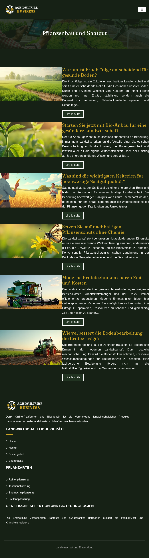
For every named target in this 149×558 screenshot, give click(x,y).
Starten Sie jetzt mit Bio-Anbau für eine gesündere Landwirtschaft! (104, 127)
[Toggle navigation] (142, 9)
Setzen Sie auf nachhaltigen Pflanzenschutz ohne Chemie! (94, 229)
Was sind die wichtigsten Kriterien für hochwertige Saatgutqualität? (103, 178)
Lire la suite (72, 114)
